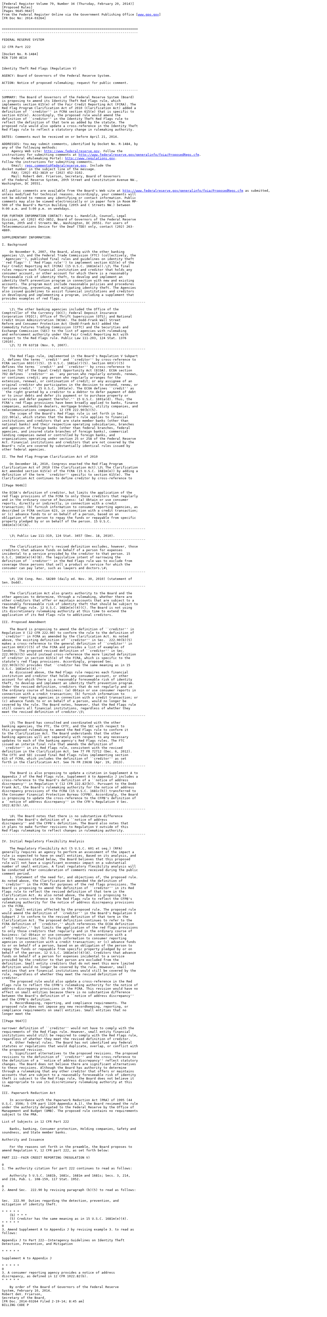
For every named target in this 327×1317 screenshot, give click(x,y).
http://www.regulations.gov (90, 158)
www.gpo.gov (148, 14)
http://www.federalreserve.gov (72, 151)
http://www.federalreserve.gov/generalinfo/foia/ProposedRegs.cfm (139, 154)
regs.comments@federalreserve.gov (55, 165)
